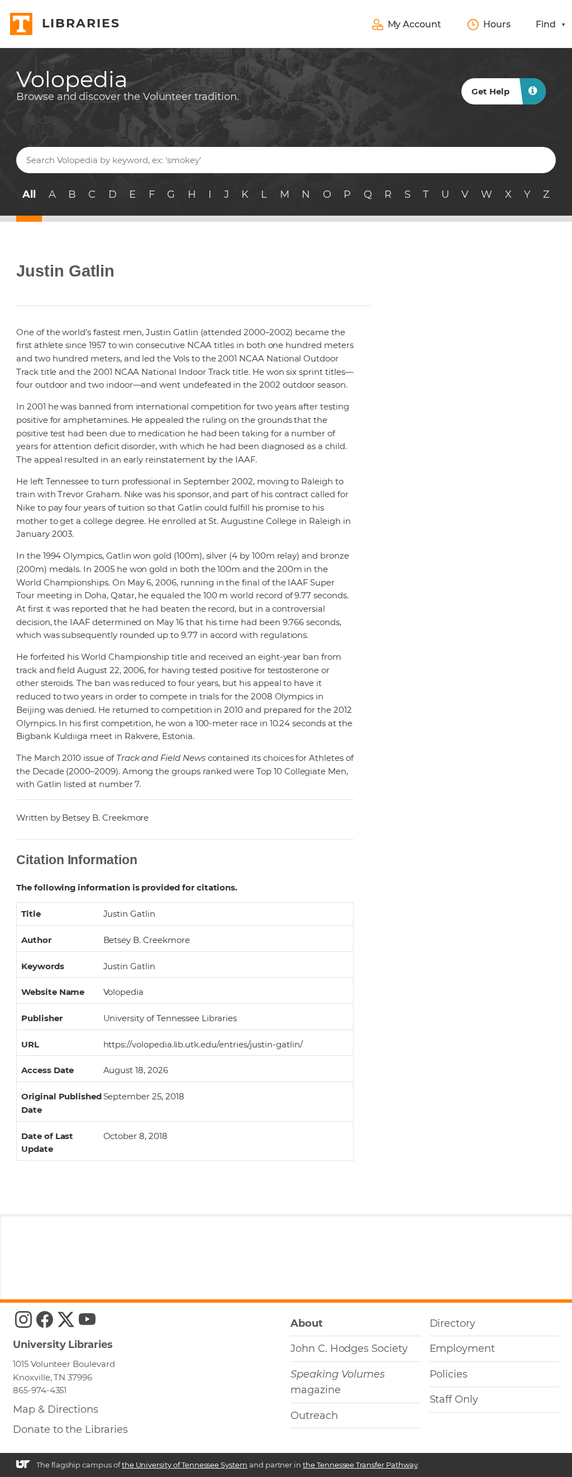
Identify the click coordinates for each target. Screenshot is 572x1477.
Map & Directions (55, 1409)
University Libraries (63, 1344)
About (306, 1323)
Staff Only (454, 1399)
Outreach (314, 1415)
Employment (462, 1348)
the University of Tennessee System (184, 1464)
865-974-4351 (39, 1390)
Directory (453, 1323)
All (29, 194)
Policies (449, 1374)
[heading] (127, 85)
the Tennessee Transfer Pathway (360, 1464)
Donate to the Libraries (70, 1429)
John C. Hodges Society (349, 1348)
